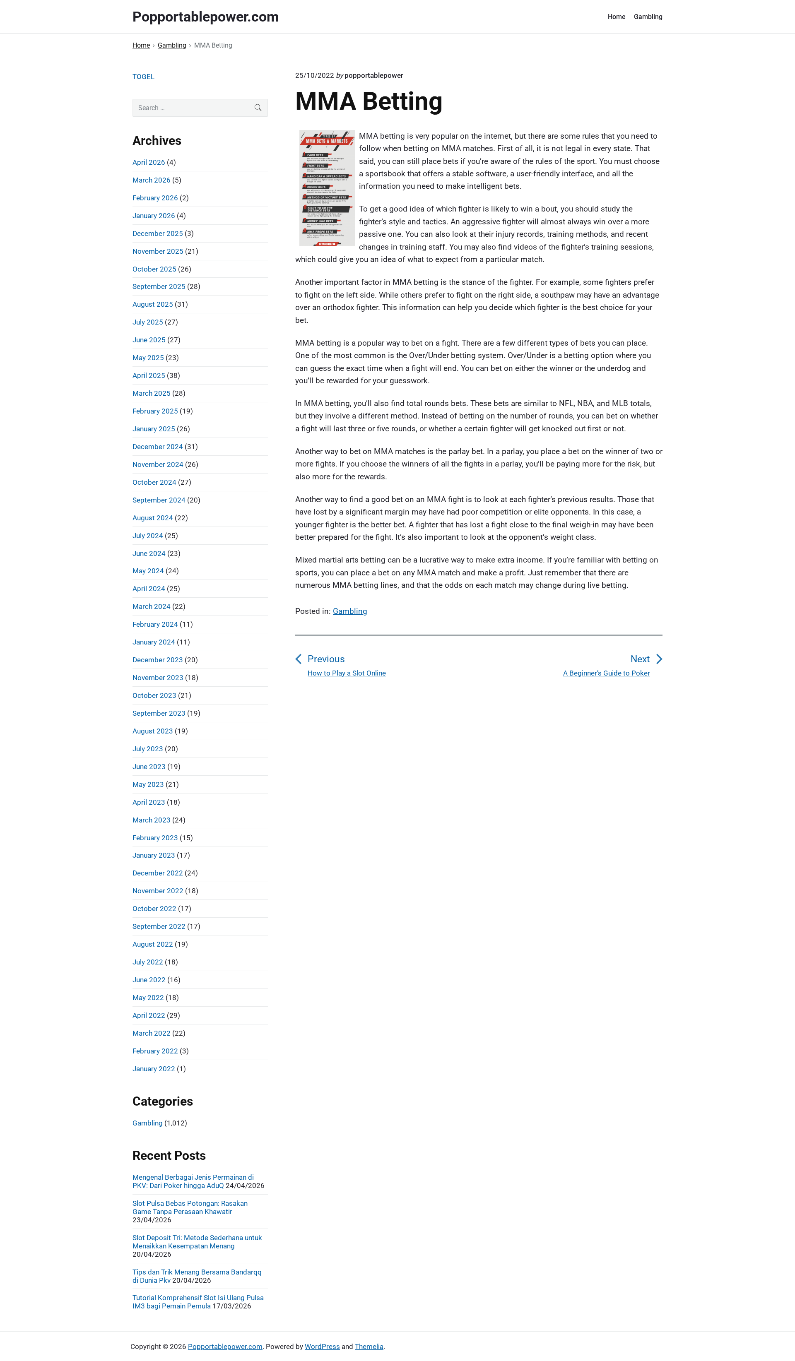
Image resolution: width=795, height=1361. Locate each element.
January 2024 (153, 642)
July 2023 (147, 749)
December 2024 (157, 446)
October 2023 (154, 695)
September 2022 (159, 926)
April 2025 (148, 375)
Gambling (648, 17)
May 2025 (148, 357)
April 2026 (148, 162)
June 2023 (149, 766)
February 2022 (155, 1051)
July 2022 (147, 962)
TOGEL (143, 76)
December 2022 (157, 873)
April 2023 (148, 802)
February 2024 (155, 624)
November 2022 (157, 891)
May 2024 (148, 571)
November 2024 (157, 464)
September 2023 (159, 713)
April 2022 (148, 1015)
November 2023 (157, 677)
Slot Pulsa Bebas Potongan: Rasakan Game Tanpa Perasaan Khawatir (190, 1207)
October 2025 (154, 269)
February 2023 (155, 838)
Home (617, 17)
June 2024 (149, 553)
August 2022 (152, 944)
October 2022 (154, 908)
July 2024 (147, 535)
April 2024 (148, 588)
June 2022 (149, 980)
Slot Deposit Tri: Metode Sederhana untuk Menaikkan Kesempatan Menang (197, 1242)
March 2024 (151, 606)
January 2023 (153, 855)
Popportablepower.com (225, 1346)
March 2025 (151, 393)
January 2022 (153, 1069)
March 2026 (151, 180)
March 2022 (151, 1033)
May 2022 (148, 997)
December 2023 (157, 660)
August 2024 (152, 518)
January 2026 (153, 216)
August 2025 (152, 304)
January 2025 (153, 429)
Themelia (369, 1346)
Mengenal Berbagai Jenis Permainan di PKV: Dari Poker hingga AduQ (193, 1181)
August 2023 (152, 731)
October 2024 (154, 482)
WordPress (322, 1346)
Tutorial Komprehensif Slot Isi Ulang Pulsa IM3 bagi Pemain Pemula (198, 1302)
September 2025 (159, 286)
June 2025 (149, 340)
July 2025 (147, 322)
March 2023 (151, 820)
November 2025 (157, 251)
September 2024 (159, 500)
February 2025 (155, 411)
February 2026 (155, 198)
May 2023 (148, 784)
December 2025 (157, 233)
